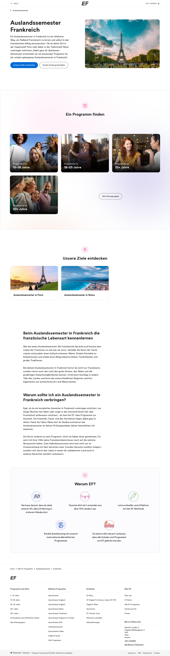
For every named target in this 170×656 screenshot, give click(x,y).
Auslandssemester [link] (43, 569)
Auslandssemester (20, 10)
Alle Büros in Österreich (134, 645)
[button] (14, 3)
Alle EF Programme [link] (25, 569)
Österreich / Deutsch (21, 653)
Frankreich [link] (57, 569)
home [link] (12, 569)
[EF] (85, 3)
